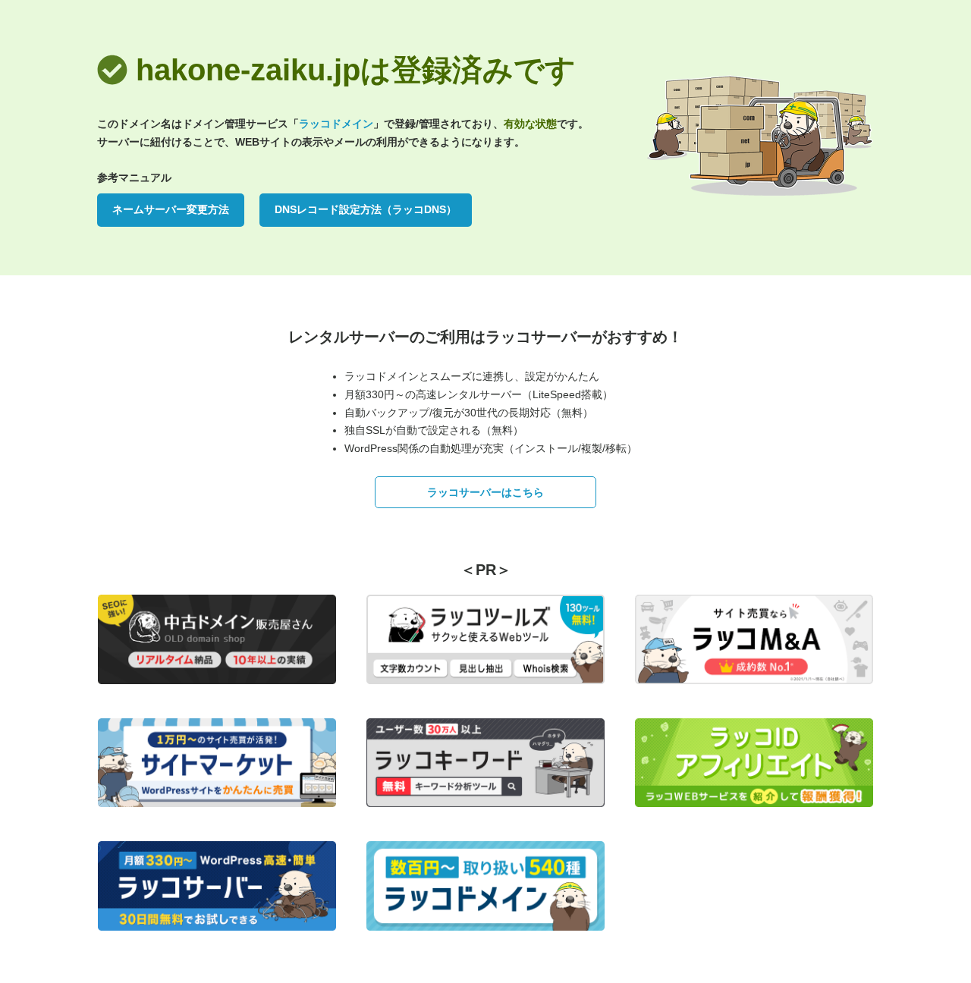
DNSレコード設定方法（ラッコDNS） (366, 209)
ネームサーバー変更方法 (170, 209)
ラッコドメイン (336, 124)
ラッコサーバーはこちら (485, 492)
